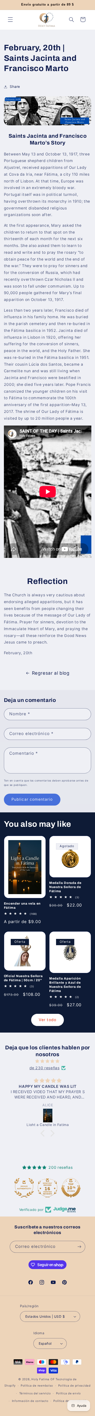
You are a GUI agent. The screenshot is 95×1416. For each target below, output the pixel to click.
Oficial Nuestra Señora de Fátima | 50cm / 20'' (23, 978)
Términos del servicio (35, 1393)
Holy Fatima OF (43, 1379)
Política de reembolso (37, 1385)
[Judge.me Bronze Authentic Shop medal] (24, 1188)
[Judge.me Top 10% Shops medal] (71, 1188)
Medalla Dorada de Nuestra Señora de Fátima (65, 887)
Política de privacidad (74, 1385)
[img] (47, 1061)
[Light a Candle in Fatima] (48, 1115)
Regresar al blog (51, 673)
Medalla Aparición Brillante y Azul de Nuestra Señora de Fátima (65, 985)
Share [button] (15, 86)
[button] (10, 19)
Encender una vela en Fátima (22, 905)
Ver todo (47, 1019)
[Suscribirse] (79, 1247)
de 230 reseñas (44, 1068)
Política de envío (68, 1393)
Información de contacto (30, 1401)
